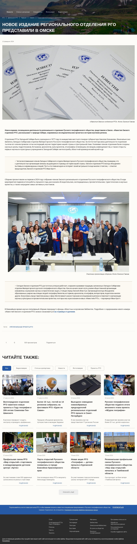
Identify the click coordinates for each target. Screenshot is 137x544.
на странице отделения (64, 312)
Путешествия (73, 519)
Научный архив (74, 531)
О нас (50, 519)
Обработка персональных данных (118, 523)
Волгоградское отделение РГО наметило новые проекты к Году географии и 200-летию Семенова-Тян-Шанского (17, 407)
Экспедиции (73, 522)
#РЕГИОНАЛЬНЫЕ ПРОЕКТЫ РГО (21, 327)
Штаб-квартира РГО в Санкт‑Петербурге (56, 523)
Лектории (72, 525)
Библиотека (94, 522)
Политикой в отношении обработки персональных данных (81, 510)
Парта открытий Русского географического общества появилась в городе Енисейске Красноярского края (50, 465)
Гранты (51, 530)
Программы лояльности (118, 519)
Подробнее (23, 425)
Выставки (72, 528)
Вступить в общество (97, 528)
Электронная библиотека (98, 525)
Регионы (51, 527)
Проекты (51, 533)
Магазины (93, 519)
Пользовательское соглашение (117, 528)
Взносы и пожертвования (95, 532)
